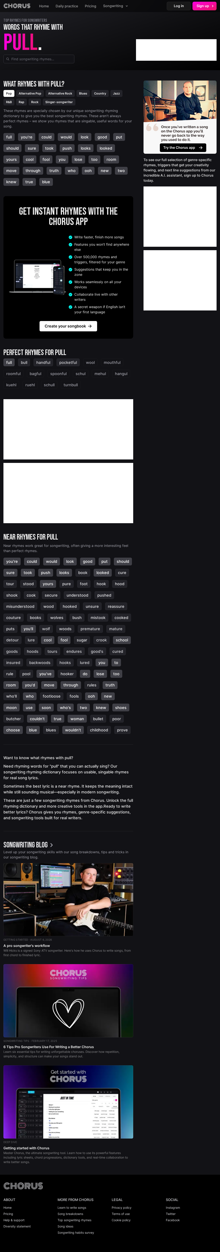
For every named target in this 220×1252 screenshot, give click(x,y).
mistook (98, 617)
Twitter (171, 1214)
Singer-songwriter (59, 102)
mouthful (112, 362)
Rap (21, 102)
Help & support (13, 1220)
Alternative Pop (30, 93)
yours (11, 159)
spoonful (58, 373)
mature (115, 629)
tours (52, 651)
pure (66, 584)
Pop (9, 93)
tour (10, 584)
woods (65, 629)
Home (44, 6)
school (122, 640)
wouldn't (73, 730)
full (9, 137)
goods (12, 651)
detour (12, 640)
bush (77, 617)
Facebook (173, 1220)
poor (116, 719)
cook (31, 595)
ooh (88, 170)
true (29, 182)
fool (46, 159)
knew (11, 182)
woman (77, 719)
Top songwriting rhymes (74, 1220)
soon (46, 707)
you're (26, 137)
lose (78, 159)
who (72, 170)
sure (32, 148)
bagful (35, 373)
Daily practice (67, 6)
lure (31, 640)
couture (13, 617)
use (29, 707)
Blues (83, 93)
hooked (70, 606)
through (33, 170)
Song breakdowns (70, 1214)
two (121, 170)
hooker (67, 674)
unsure (92, 606)
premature (90, 629)
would (66, 137)
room (111, 159)
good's (97, 651)
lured (84, 662)
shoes (121, 707)
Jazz (116, 93)
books (35, 617)
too (94, 159)
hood (119, 584)
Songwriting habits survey (76, 1232)
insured (13, 662)
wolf (46, 629)
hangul (121, 373)
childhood (99, 730)
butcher (13, 719)
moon (11, 707)
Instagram (173, 1207)
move (11, 170)
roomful (13, 373)
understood (77, 595)
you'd (30, 685)
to (116, 662)
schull (49, 385)
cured (117, 651)
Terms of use (121, 1214)
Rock (34, 102)
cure (122, 572)
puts (10, 629)
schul (81, 373)
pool (26, 674)
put (119, 137)
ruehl (30, 385)
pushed (104, 595)
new (105, 170)
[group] (29, 845)
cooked (121, 617)
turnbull (71, 385)
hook (101, 584)
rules (91, 685)
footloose (52, 696)
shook (12, 595)
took (49, 148)
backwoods (39, 662)
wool (90, 362)
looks (86, 148)
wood (48, 606)
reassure (116, 606)
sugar (82, 640)
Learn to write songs (72, 1207)
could (46, 137)
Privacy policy (121, 1207)
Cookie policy (121, 1220)
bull (24, 362)
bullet (98, 719)
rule (9, 674)
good (102, 137)
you (62, 159)
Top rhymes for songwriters (25, 20)
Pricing (90, 6)
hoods (32, 651)
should (12, 148)
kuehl (11, 385)
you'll (28, 629)
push (67, 148)
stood (28, 584)
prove (122, 730)
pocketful (68, 362)
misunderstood (20, 606)
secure (51, 595)
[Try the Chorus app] (180, 117)
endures (74, 651)
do (85, 674)
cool (30, 159)
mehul (100, 373)
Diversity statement (17, 1226)
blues (51, 730)
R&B (9, 102)
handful (43, 362)
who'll (11, 696)
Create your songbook (65, 326)
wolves (56, 617)
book (82, 572)
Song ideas (65, 1226)
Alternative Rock (60, 93)
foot (84, 584)
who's (65, 707)
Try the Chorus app (179, 147)
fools (74, 696)
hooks (65, 662)
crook (101, 640)
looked (106, 148)
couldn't (37, 719)
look (85, 137)
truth (54, 170)
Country (100, 93)
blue (46, 182)
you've (45, 674)
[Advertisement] (176, 50)
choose (13, 730)
